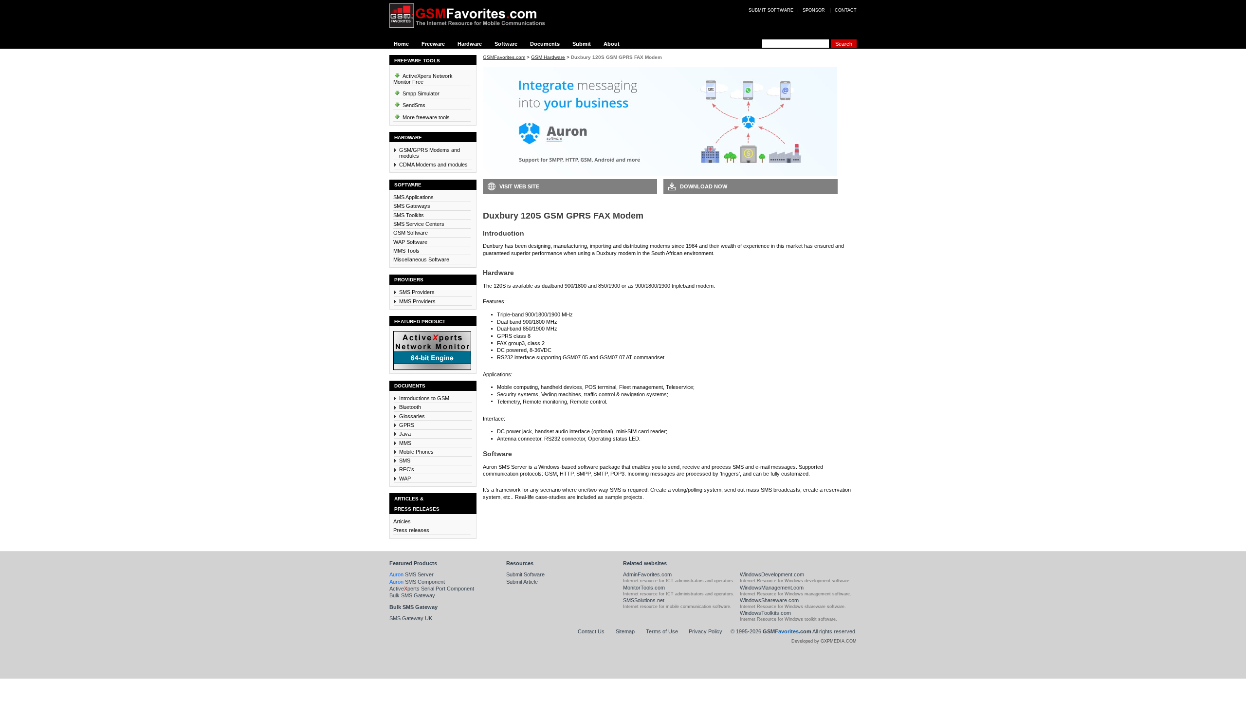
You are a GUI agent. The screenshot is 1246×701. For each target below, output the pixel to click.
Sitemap (625, 631)
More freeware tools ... (428, 117)
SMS (404, 460)
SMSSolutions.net (643, 600)
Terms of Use (662, 631)
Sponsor (814, 10)
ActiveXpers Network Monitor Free (423, 79)
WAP (405, 478)
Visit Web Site (519, 186)
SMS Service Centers (418, 224)
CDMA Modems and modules (433, 164)
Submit (581, 44)
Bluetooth (410, 407)
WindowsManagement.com (772, 587)
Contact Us (591, 631)
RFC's (406, 469)
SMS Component (417, 582)
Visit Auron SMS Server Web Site (711, 512)
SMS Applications (413, 197)
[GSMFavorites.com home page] (474, 15)
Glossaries (412, 416)
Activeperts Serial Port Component (431, 588)
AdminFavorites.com (647, 574)
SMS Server (411, 574)
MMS (405, 443)
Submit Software (525, 574)
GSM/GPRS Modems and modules (429, 153)
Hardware (470, 44)
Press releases (411, 530)
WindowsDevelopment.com (772, 574)
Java (405, 434)
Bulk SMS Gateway (412, 595)
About (612, 44)
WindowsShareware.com (769, 600)
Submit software (771, 10)
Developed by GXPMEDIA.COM (824, 641)
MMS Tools (406, 251)
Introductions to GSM (424, 398)
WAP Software (410, 242)
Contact (846, 10)
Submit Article (522, 582)
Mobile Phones (416, 452)
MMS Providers (417, 301)
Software (506, 44)
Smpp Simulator (420, 93)
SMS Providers (417, 292)
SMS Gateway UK (410, 618)
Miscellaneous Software (421, 259)
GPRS (406, 425)
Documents (545, 44)
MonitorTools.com (644, 587)
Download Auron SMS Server (526, 512)
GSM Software (410, 233)
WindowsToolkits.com (765, 613)
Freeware (433, 44)
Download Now (703, 186)
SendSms (413, 105)
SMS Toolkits (408, 215)
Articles (402, 521)
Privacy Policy (705, 631)
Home (401, 44)
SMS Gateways (411, 206)
